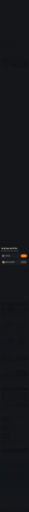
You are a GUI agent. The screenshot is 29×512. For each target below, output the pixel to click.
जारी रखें (24, 262)
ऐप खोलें (24, 256)
